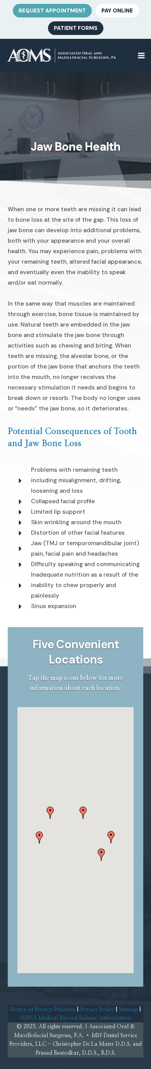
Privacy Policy (97, 1009)
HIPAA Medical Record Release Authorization (75, 1018)
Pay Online (117, 10)
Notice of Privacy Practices (43, 1009)
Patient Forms (76, 27)
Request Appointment (52, 10)
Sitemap (128, 1009)
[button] (50, 812)
